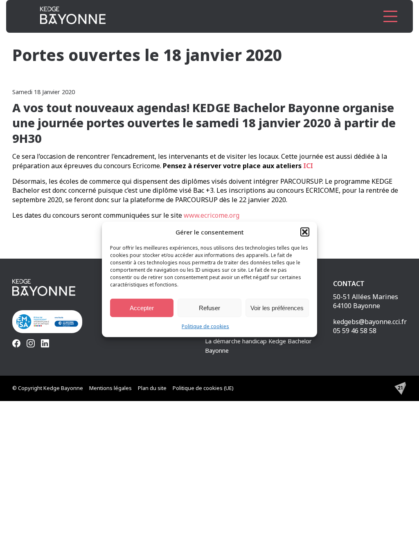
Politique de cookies (205, 326)
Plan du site (152, 388)
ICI (308, 165)
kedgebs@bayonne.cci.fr (370, 321)
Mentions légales (110, 388)
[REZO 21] (400, 388)
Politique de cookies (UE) (203, 388)
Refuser (209, 307)
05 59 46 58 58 (354, 330)
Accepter (142, 307)
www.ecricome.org (210, 215)
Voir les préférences (277, 307)
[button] (305, 232)
